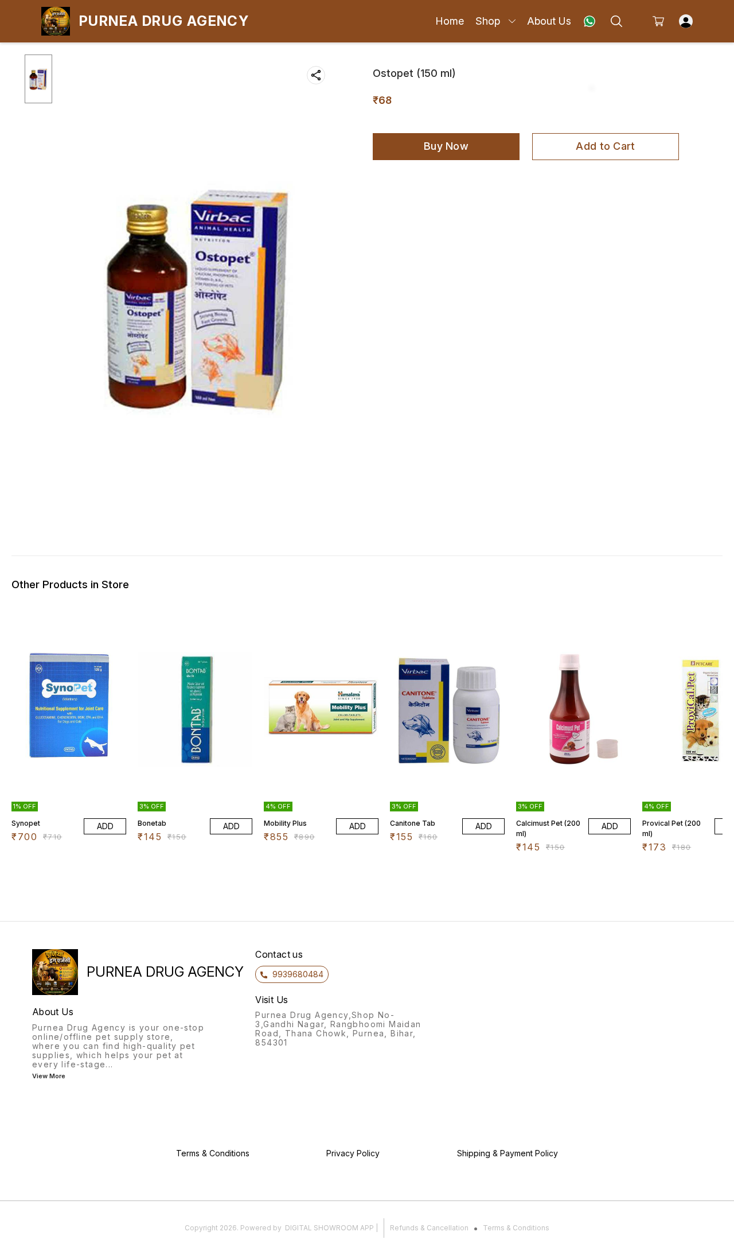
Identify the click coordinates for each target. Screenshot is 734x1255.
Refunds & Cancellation (429, 1227)
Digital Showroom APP (329, 1227)
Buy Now (446, 146)
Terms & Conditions (516, 1227)
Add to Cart (605, 146)
